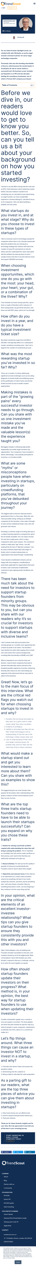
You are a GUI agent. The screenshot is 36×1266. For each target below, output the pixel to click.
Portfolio (7, 1195)
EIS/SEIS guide (9, 1203)
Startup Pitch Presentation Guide (15, 1218)
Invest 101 (7, 1199)
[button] (34, 3)
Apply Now (7, 1226)
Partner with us (9, 1184)
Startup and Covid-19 (11, 1222)
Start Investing (9, 1207)
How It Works (8, 1214)
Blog (5, 1180)
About (6, 1177)
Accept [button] (18, 1262)
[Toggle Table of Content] (31, 85)
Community (8, 1188)
